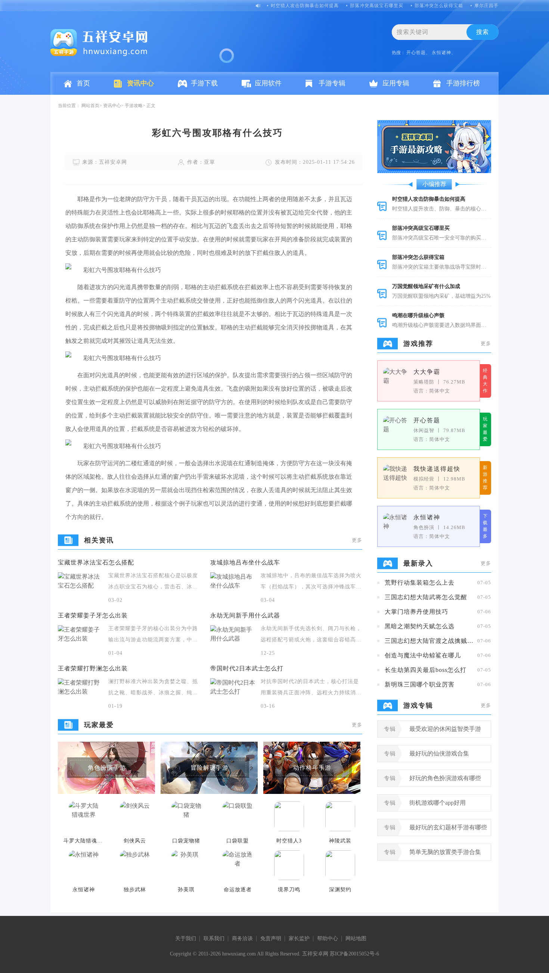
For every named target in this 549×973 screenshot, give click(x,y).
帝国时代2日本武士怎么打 (246, 668)
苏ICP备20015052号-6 (354, 954)
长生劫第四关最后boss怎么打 (425, 670)
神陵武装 (340, 841)
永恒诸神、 (444, 52)
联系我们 (214, 938)
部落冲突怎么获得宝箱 (439, 5)
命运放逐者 (238, 889)
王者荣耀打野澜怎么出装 (93, 668)
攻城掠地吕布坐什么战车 (245, 562)
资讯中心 (140, 83)
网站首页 (90, 105)
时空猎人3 (289, 841)
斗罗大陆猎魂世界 (83, 841)
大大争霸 (426, 372)
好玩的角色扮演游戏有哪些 (445, 778)
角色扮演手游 (107, 767)
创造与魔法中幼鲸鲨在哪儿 (423, 655)
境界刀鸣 (289, 889)
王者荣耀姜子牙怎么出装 (93, 615)
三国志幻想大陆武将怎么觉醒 (426, 597)
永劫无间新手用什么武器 (245, 615)
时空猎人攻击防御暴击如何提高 (305, 5)
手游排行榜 (463, 83)
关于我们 (185, 938)
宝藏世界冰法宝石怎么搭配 (96, 562)
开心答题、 (418, 52)
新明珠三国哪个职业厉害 (420, 684)
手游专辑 (332, 83)
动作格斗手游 (312, 767)
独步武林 (135, 889)
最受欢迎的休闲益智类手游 (445, 729)
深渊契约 (340, 889)
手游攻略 (134, 105)
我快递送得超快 (436, 469)
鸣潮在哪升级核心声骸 (418, 315)
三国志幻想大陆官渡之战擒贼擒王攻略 (429, 641)
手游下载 (204, 83)
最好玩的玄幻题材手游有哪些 (448, 827)
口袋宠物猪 (186, 841)
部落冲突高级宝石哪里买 (376, 5)
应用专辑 (395, 83)
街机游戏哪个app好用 (437, 803)
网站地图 (355, 938)
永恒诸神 (83, 889)
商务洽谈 (242, 938)
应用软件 (268, 83)
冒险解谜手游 (209, 767)
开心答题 (426, 420)
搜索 (482, 32)
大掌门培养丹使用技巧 (416, 611)
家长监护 (299, 938)
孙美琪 (186, 889)
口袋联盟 (237, 841)
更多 (357, 540)
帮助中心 (327, 938)
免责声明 (270, 938)
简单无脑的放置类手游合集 (445, 852)
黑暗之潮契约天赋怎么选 (420, 626)
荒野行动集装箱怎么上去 (420, 582)
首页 (83, 83)
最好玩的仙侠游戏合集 (439, 753)
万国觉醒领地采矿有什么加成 (426, 286)
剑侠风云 (135, 841)
